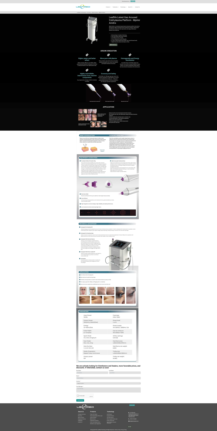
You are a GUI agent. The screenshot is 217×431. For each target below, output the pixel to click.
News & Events (81, 417)
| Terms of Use (117, 429)
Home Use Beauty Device (95, 422)
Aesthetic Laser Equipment (95, 423)
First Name (78, 370)
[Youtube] (133, 1)
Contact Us (137, 7)
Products (108, 7)
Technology (122, 7)
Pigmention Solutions (94, 420)
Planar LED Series (93, 414)
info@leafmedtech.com (126, 1)
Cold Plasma (109, 414)
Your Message (79, 386)
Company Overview (82, 414)
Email (77, 375)
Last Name (111, 370)
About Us (130, 7)
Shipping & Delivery (82, 419)
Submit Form (80, 400)
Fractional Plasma (110, 415)
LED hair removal (110, 417)
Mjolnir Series (93, 419)
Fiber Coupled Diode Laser (112, 419)
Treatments (115, 7)
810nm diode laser (110, 420)
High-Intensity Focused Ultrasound (111, 423)
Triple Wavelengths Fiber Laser (96, 415)
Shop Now (80, 415)
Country (78, 381)
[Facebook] (131, 1)
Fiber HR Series (93, 417)
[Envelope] (134, 1)
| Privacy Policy (123, 429)
